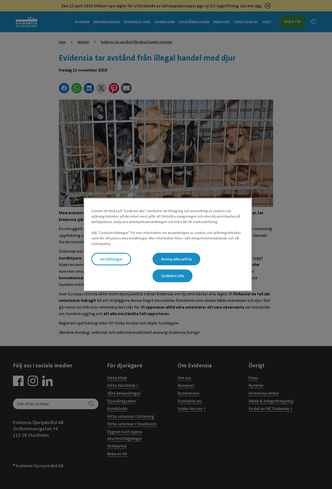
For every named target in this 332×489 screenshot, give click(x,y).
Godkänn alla (172, 275)
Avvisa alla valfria (176, 259)
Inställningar (111, 259)
